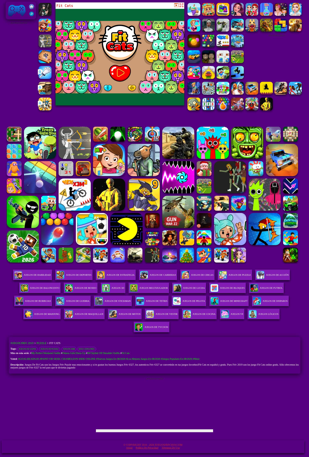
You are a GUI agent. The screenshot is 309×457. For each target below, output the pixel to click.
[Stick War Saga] (295, 93)
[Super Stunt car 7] (251, 93)
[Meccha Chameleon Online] (237, 109)
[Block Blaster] (280, 30)
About (129, 447)
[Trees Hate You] (222, 78)
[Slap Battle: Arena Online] (45, 78)
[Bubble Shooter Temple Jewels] (193, 46)
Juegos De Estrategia (121, 275)
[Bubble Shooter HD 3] (222, 109)
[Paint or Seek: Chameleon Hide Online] (45, 93)
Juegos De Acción (277, 275)
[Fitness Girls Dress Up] (193, 30)
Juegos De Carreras (163, 275)
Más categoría (87, 349)
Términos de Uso (171, 447)
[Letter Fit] (222, 15)
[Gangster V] (295, 30)
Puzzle (41, 343)
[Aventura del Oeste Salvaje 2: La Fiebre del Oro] (45, 30)
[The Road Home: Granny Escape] (208, 62)
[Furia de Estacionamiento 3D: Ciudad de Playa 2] (193, 62)
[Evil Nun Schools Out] (208, 30)
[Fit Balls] (266, 15)
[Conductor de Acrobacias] (280, 93)
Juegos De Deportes (78, 275)
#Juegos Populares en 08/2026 (176, 359)
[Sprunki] (222, 93)
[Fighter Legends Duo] (237, 93)
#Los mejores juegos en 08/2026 (143, 359)
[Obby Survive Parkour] (193, 78)
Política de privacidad (147, 447)
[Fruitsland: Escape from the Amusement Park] (251, 109)
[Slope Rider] (237, 46)
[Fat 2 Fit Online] (193, 15)
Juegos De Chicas (202, 275)
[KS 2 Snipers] (222, 30)
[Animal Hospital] (251, 30)
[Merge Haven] (193, 93)
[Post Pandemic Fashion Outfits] (237, 15)
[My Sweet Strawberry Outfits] (208, 15)
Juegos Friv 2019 (22, 343)
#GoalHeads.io (28, 359)
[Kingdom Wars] (45, 109)
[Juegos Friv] (31, 7)
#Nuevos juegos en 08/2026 (110, 359)
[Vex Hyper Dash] (237, 78)
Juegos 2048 (69, 349)
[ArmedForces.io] (266, 109)
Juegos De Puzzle (240, 275)
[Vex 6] (222, 46)
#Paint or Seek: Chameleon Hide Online (67, 359)
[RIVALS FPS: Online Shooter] (45, 15)
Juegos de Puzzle (50, 349)
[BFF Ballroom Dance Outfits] (295, 15)
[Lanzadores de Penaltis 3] (237, 62)
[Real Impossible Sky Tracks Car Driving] (208, 78)
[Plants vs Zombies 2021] (193, 109)
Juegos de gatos (27, 349)
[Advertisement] (19, 73)
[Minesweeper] (208, 109)
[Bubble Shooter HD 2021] (208, 46)
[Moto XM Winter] (208, 93)
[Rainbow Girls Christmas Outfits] (251, 15)
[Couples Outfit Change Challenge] (280, 15)
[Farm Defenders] (266, 30)
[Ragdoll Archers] (45, 46)
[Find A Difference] (222, 62)
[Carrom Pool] (45, 62)
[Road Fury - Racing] (237, 30)
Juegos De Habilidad (37, 275)
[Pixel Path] (266, 93)
